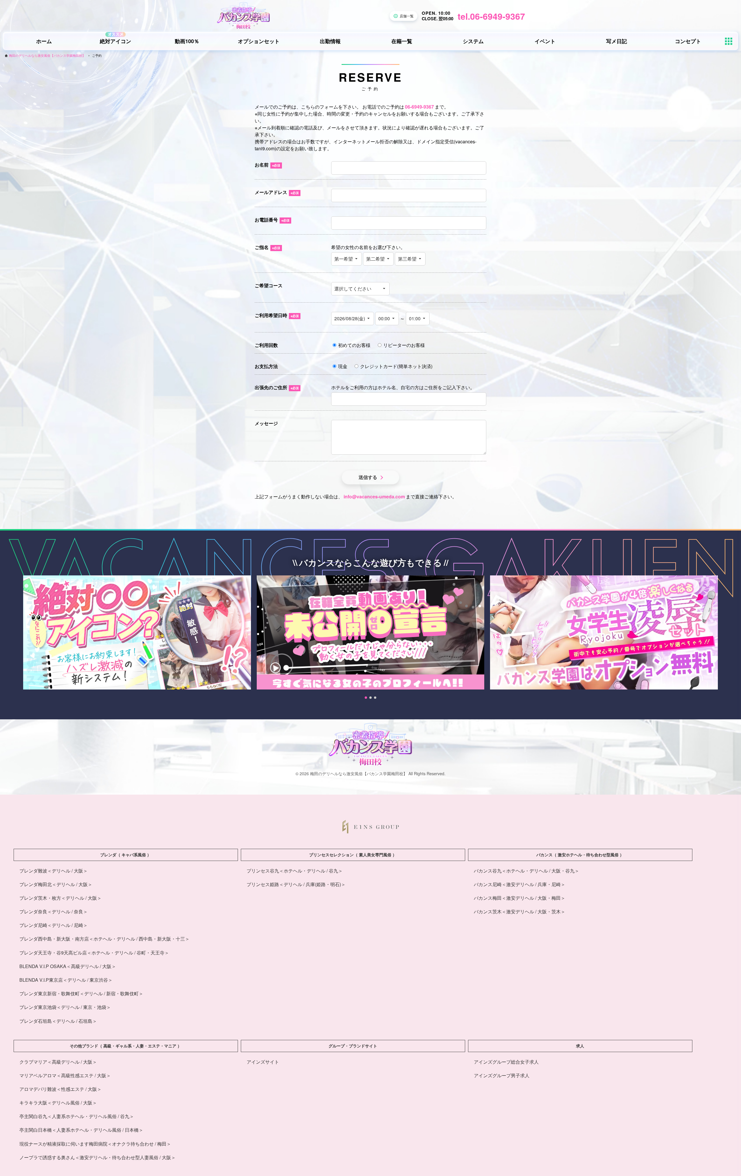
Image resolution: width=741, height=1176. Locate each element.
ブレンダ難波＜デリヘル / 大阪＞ (53, 870)
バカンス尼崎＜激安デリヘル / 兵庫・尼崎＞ (519, 884)
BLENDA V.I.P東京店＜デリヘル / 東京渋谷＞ (66, 979)
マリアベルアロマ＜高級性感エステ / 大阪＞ (65, 1075)
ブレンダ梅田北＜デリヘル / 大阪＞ (55, 884)
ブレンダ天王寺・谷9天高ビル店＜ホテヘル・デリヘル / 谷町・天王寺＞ (94, 952)
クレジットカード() (396, 366)
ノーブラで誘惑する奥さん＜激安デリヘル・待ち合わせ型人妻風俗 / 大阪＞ (97, 1157)
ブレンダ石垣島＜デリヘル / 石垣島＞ (58, 1021)
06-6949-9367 (419, 106)
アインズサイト (263, 1061)
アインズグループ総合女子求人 (506, 1061)
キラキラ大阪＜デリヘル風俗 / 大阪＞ (58, 1102)
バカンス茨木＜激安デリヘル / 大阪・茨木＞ (519, 911)
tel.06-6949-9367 (491, 16)
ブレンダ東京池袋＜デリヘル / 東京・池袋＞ (65, 1007)
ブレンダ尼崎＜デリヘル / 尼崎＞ (53, 925)
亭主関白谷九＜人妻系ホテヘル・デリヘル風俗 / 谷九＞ (76, 1116)
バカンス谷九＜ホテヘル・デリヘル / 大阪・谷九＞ (526, 870)
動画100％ (187, 41)
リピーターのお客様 (404, 345)
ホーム (44, 41)
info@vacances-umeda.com (374, 496)
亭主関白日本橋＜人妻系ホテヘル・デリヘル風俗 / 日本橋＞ (81, 1129)
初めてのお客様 (354, 345)
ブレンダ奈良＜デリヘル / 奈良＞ (53, 911)
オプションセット (259, 41)
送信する (368, 477)
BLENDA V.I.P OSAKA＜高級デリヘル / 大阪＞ (67, 966)
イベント (545, 41)
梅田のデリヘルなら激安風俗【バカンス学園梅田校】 (47, 55)
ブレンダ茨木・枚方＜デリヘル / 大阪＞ (60, 898)
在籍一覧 (401, 41)
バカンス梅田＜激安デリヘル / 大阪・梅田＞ (519, 898)
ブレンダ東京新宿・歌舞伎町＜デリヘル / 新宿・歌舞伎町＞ (81, 993)
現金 (342, 366)
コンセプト (688, 41)
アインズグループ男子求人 (501, 1075)
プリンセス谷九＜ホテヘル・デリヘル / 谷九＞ (295, 870)
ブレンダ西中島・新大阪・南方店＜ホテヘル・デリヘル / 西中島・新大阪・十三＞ (104, 938)
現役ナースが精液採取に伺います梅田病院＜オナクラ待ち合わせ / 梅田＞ (95, 1143)
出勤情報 (330, 41)
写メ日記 (616, 41)
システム (473, 41)
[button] (366, 697)
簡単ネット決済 (415, 366)
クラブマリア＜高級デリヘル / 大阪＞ (58, 1061)
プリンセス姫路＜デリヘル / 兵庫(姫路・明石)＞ (296, 884)
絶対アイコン (115, 41)
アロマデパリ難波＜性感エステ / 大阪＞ (60, 1089)
